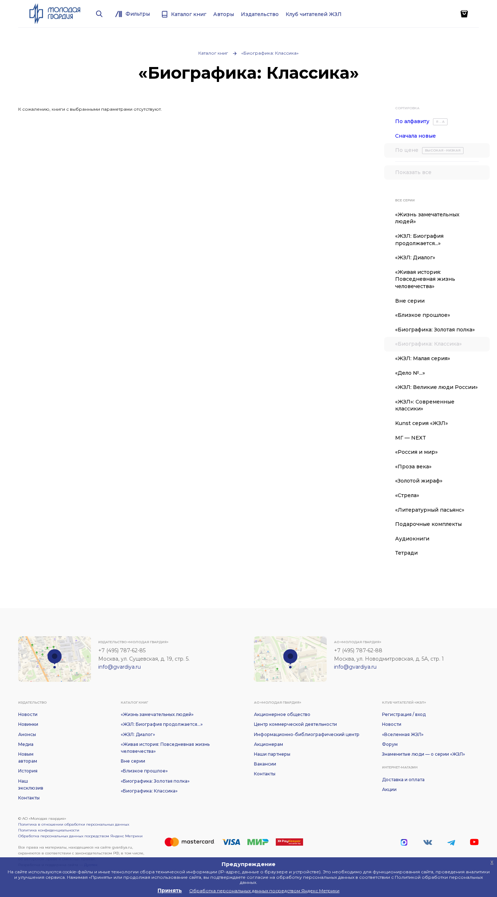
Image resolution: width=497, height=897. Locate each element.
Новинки (28, 724)
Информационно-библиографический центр (306, 734)
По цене (428, 150)
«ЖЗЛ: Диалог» (415, 257)
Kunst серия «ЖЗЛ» (421, 423)
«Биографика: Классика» (270, 53)
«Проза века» (413, 466)
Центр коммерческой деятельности (295, 724)
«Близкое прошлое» (422, 315)
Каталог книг (213, 53)
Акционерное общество (282, 714)
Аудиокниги (412, 538)
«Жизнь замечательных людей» (427, 218)
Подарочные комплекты (428, 524)
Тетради (406, 553)
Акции (389, 789)
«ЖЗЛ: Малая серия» (422, 358)
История (27, 771)
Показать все (413, 172)
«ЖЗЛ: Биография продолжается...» (419, 240)
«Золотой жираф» (418, 480)
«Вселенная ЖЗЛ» (403, 734)
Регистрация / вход (404, 714)
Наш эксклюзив (30, 784)
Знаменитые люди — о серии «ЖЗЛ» (423, 754)
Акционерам (268, 744)
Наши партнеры (272, 754)
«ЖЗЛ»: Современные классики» (424, 405)
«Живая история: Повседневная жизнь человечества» (425, 279)
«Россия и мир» (416, 452)
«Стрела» (407, 495)
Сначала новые (415, 136)
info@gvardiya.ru (119, 667)
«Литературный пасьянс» (429, 510)
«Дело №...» (410, 373)
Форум (390, 744)
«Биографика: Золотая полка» (435, 329)
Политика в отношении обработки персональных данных (73, 824)
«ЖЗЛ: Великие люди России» (436, 387)
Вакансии (265, 764)
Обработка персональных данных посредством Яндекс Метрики (80, 836)
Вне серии (410, 301)
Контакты (29, 797)
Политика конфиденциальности (48, 830)
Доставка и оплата (403, 779)
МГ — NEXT (410, 437)
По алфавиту (420, 121)
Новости (27, 714)
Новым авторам (27, 757)
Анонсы (27, 734)
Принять (170, 890)
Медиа (25, 744)
